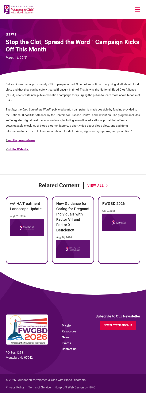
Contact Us (69, 349)
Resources (69, 331)
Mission (67, 325)
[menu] (137, 9)
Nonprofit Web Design (69, 387)
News (65, 337)
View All (95, 185)
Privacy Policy (15, 387)
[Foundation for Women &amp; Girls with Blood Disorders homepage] (19, 9)
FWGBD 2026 (113, 203)
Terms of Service (39, 387)
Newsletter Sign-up (118, 325)
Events (66, 343)
